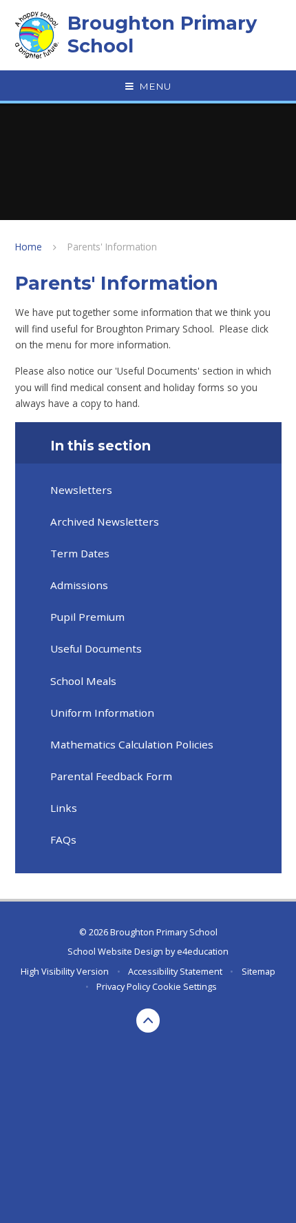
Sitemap (258, 971)
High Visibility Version (65, 971)
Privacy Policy (123, 986)
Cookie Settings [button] (184, 986)
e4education (203, 951)
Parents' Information (112, 246)
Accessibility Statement (175, 971)
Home (28, 246)
